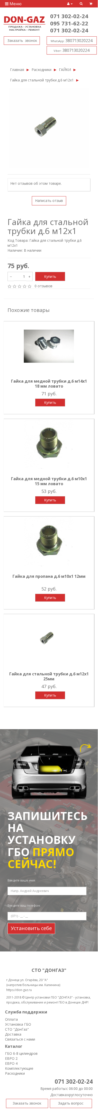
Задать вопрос (70, 1103)
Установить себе (31, 928)
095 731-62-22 (69, 23)
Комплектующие (19, 1068)
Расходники (41, 69)
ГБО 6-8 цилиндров (21, 1053)
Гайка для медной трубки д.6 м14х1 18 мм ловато (49, 383)
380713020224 (71, 40)
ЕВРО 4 (11, 1063)
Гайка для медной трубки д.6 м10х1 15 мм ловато (49, 481)
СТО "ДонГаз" (17, 1029)
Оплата (11, 1019)
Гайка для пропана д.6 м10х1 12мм (49, 576)
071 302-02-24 (69, 16)
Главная (17, 69)
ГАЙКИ (65, 69)
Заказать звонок (22, 40)
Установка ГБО (18, 1024)
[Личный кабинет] (70, 3)
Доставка (13, 1034)
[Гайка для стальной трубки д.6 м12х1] (49, 128)
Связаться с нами (20, 1039)
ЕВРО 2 (11, 1058)
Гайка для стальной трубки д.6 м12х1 (42, 80)
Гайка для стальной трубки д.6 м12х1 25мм (49, 676)
